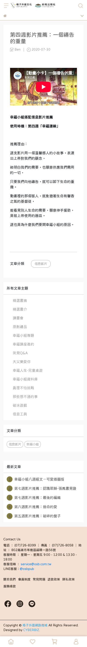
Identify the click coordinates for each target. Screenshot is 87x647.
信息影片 (41, 264)
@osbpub (27, 569)
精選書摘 (20, 301)
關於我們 (9, 579)
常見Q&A (20, 353)
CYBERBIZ (31, 630)
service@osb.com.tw (36, 564)
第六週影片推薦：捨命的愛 (32, 507)
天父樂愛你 (22, 362)
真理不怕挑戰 (23, 388)
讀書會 (18, 318)
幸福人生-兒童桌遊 (28, 370)
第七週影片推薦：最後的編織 (34, 498)
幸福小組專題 (23, 335)
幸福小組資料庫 (25, 379)
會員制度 (24, 579)
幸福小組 (32, 444)
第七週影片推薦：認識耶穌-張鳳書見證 (42, 488)
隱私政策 (68, 579)
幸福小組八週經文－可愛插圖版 (36, 479)
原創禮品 (20, 327)
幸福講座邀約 (23, 344)
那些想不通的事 (25, 397)
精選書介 (20, 309)
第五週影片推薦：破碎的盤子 (34, 516)
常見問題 (39, 579)
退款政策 (54, 579)
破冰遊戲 (20, 405)
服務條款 (9, 586)
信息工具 (20, 414)
